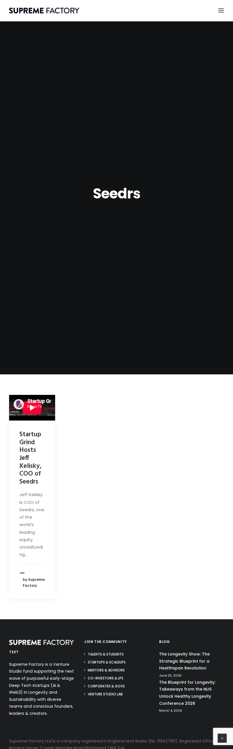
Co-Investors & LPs (105, 678)
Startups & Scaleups (107, 662)
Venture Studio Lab (105, 694)
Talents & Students (106, 654)
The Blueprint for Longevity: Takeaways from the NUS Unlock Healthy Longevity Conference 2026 (187, 692)
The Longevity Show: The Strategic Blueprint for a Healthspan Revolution (184, 661)
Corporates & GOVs (106, 686)
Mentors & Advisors (106, 670)
